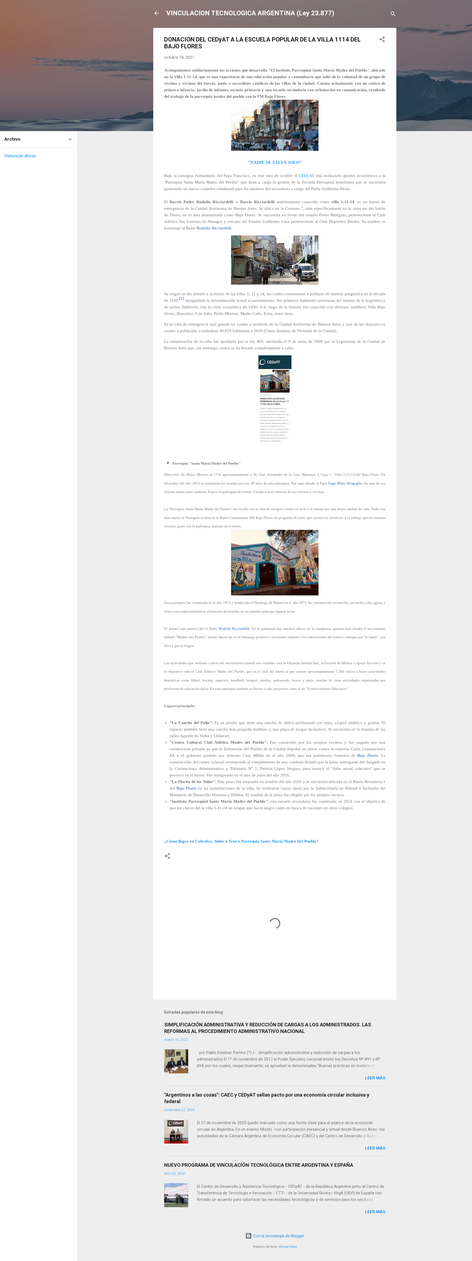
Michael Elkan (288, 1246)
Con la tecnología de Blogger (278, 1235)
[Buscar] (393, 15)
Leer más (375, 1078)
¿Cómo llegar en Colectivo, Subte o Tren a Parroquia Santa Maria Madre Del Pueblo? (241, 841)
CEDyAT (306, 175)
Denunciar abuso (20, 155)
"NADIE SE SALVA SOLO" (275, 162)
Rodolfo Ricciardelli (214, 228)
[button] (382, 40)
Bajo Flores (367, 755)
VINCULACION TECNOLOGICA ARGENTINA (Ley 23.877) (250, 13)
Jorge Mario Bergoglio (345, 483)
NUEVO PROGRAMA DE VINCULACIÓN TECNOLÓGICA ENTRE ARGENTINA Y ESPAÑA (258, 1165)
